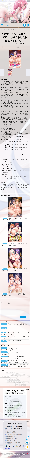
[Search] (24, 25)
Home (5, 29)
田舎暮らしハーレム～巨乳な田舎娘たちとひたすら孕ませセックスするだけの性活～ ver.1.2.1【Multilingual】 (15, 362)
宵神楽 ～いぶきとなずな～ (15, 340)
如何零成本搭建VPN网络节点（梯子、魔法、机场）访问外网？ (15, 3)
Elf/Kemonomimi (17, 384)
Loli (7, 376)
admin (5, 44)
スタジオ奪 (8, 163)
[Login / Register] (28, 25)
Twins (20, 379)
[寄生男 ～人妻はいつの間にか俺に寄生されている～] (15, 207)
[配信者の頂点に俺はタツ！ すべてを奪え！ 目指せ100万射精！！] (15, 258)
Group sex (5, 172)
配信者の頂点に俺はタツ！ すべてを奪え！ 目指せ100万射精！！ (14, 269)
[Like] (17, 47)
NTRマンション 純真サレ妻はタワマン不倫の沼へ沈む (14, 294)
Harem (15, 170)
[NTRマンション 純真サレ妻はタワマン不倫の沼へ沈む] (15, 283)
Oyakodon (9, 383)
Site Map (22, 453)
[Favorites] (19, 47)
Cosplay (22, 170)
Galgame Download (5, 453)
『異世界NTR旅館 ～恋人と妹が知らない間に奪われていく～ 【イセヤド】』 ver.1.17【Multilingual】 (14, 366)
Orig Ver (12, 29)
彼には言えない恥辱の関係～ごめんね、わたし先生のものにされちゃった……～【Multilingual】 (14, 358)
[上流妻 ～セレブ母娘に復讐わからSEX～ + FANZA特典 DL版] (15, 232)
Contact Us (27, 453)
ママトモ (10, 328)
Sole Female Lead (13, 376)
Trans (23, 154)
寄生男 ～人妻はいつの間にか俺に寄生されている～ (14, 219)
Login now (22, 317)
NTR (17, 374)
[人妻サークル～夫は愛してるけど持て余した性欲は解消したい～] (3, 177)
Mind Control (24, 375)
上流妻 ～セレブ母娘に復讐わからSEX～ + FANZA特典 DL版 (14, 244)
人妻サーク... (20, 29)
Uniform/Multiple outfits (14, 378)
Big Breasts (8, 170)
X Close (27, 389)
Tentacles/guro (5, 373)
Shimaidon (5, 383)
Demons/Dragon (9, 386)
